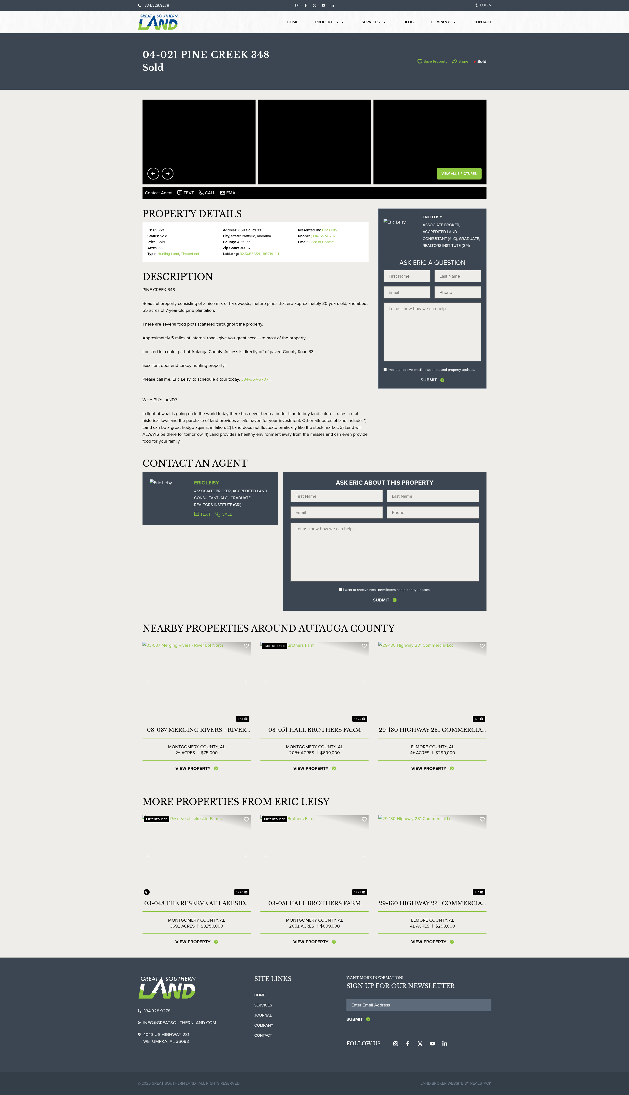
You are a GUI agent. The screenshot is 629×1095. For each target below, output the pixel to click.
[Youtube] (323, 5)
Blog (408, 22)
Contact (482, 22)
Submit (429, 380)
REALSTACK (480, 1083)
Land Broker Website (442, 1083)
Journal (263, 1015)
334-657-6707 (254, 379)
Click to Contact (321, 242)
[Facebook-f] (305, 5)
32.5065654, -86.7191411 (259, 253)
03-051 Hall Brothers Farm (314, 730)
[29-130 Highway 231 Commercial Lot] (432, 682)
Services (371, 22)
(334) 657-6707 (323, 236)
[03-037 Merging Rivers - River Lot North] (197, 682)
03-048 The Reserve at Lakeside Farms (196, 903)
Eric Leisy (329, 230)
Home (292, 22)
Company (440, 22)
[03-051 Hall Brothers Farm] (314, 682)
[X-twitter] (314, 5)
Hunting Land (168, 253)
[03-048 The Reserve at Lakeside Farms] (197, 855)
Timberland (190, 253)
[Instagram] (297, 5)
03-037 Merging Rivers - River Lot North (196, 730)
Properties (326, 22)
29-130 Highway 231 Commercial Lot (432, 730)
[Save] (246, 646)
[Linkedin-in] (332, 5)
